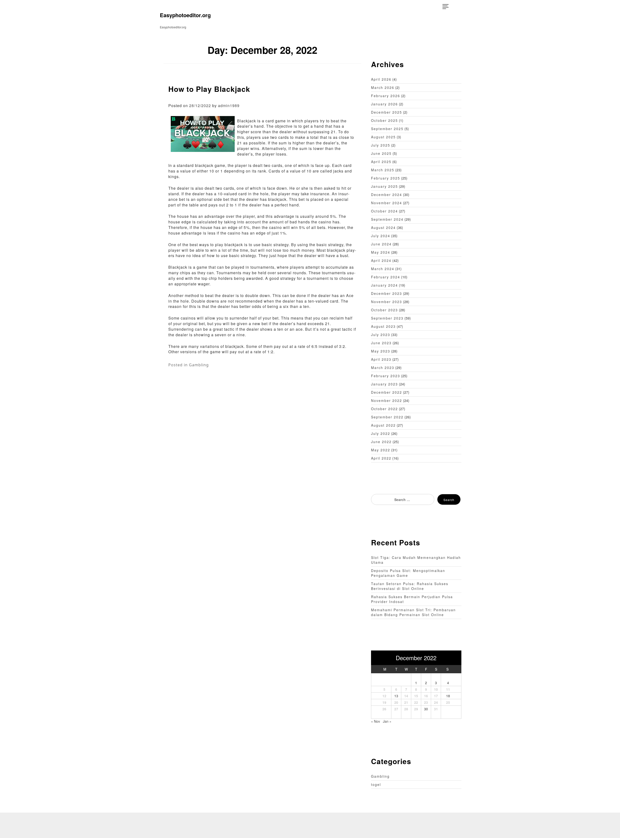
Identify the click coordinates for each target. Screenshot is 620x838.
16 (426, 695)
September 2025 (387, 128)
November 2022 (386, 400)
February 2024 (385, 276)
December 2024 (386, 194)
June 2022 (381, 441)
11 (448, 689)
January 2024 (384, 285)
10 (436, 689)
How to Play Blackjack (209, 89)
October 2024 (384, 211)
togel (376, 784)
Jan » (387, 721)
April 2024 (381, 260)
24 (436, 702)
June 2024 (381, 244)
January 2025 (384, 186)
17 (436, 695)
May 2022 (380, 449)
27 (396, 708)
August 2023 (383, 326)
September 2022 (387, 417)
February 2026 (385, 95)
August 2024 (383, 227)
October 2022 (384, 408)
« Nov (375, 721)
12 (384, 695)
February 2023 (385, 375)
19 (384, 702)
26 (384, 708)
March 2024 (382, 268)
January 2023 (384, 384)
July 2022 (380, 433)
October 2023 (384, 309)
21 (406, 702)
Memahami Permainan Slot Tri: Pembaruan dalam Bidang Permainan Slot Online (413, 612)
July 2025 (380, 145)
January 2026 (384, 104)
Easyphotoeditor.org (185, 15)
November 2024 (386, 202)
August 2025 (383, 136)
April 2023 (381, 359)
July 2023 (380, 334)
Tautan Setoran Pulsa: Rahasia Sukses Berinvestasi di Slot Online (409, 586)
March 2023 (382, 367)
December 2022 (386, 392)
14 (406, 695)
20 (396, 702)
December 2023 (386, 293)
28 (406, 708)
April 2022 (381, 458)
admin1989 (229, 105)
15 (416, 695)
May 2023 (380, 351)
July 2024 (380, 235)
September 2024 (387, 219)
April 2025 (381, 161)
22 (416, 702)
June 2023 (381, 342)
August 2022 (383, 425)
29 (416, 708)
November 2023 (386, 301)
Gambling (199, 365)
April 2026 (381, 79)
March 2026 (382, 87)
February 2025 (385, 178)
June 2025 (381, 153)
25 (448, 702)
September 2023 (387, 318)
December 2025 (386, 112)
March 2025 (382, 169)
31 (436, 708)
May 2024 (380, 252)
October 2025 (384, 120)
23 (426, 702)
